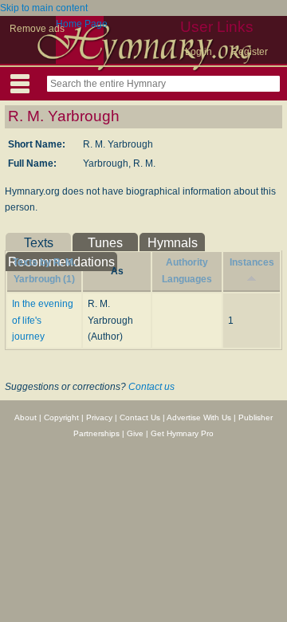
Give (135, 433)
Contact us (151, 386)
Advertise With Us (199, 417)
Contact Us (140, 417)
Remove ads (37, 28)
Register (249, 51)
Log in (198, 51)
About (25, 417)
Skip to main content (44, 8)
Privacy (99, 417)
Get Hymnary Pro (182, 433)
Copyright (61, 417)
